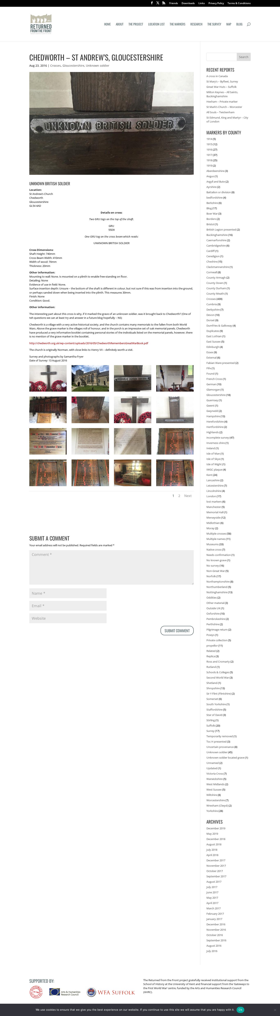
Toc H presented (216, 741)
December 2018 (215, 839)
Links (201, 3)
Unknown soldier (97, 65)
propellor (212, 645)
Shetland (211, 683)
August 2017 (213, 881)
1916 (209, 149)
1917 (209, 155)
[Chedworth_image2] (90, 423)
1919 (209, 165)
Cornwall (211, 272)
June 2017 (212, 892)
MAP (228, 24)
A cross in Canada (217, 76)
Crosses (55, 65)
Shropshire (213, 688)
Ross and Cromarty (218, 661)
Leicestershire (214, 485)
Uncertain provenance (220, 747)
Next (188, 496)
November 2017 (216, 865)
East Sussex (213, 341)
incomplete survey (217, 437)
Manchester (213, 507)
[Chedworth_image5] (132, 486)
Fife (208, 368)
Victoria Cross (214, 773)
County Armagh (216, 277)
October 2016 (214, 935)
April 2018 (212, 855)
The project (136, 24)
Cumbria (211, 304)
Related (211, 651)
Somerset (212, 699)
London (211, 496)
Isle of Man (213, 453)
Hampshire (213, 416)
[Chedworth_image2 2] (174, 391)
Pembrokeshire (215, 619)
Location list (156, 24)
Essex (209, 352)
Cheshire (211, 261)
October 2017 (214, 871)
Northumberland (216, 587)
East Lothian (214, 336)
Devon (210, 315)
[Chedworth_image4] (90, 454)
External (211, 357)
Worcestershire (215, 800)
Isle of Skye (213, 459)
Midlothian (213, 523)
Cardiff (210, 251)
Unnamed (212, 763)
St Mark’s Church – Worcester (224, 107)
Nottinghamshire (216, 592)
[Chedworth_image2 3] (48, 423)
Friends (173, 3)
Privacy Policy (216, 3)
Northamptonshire (218, 581)
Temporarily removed (219, 736)
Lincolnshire (213, 491)
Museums (212, 544)
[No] (275, 1010)
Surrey (210, 731)
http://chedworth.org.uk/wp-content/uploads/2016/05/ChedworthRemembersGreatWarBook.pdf (88, 343)
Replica (210, 656)
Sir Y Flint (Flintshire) (218, 693)
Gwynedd (212, 411)
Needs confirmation (218, 555)
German (211, 384)
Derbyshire (213, 309)
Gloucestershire (73, 65)
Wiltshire (211, 795)
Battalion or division (218, 192)
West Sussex (214, 789)
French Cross (214, 379)
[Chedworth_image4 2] (174, 423)
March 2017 (213, 908)
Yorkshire (212, 811)
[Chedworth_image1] (132, 391)
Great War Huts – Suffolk (221, 87)
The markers (177, 24)
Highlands (212, 432)
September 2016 (216, 940)
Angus (210, 176)
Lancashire (213, 480)
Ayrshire (211, 187)
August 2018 (213, 844)
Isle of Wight (214, 464)
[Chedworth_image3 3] (174, 454)
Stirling (210, 720)
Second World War (217, 677)
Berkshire (212, 203)
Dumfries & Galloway (219, 325)
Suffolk (210, 725)
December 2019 (215, 828)
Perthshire (212, 624)
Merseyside (213, 517)
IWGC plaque (214, 469)
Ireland (210, 448)
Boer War (212, 213)
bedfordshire (214, 197)
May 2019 (212, 833)
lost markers (214, 501)
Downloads (188, 3)
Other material (215, 603)
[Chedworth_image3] (132, 423)
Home (107, 24)
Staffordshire (214, 709)
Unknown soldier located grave (225, 757)
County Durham (216, 288)
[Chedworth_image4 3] (48, 486)
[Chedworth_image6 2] (174, 486)
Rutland (211, 667)
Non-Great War (215, 571)
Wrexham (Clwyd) (217, 805)
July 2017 (211, 887)
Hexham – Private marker (222, 101)
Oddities (211, 597)
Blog (239, 24)
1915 (209, 144)
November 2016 (216, 929)
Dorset (210, 320)
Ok (240, 1009)
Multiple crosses (216, 533)
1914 (209, 139)
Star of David (214, 715)
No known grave (216, 560)
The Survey (214, 24)
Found (210, 373)
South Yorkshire (216, 704)
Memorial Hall (214, 512)
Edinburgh (212, 347)
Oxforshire (213, 613)
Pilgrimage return (217, 629)
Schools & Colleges (217, 672)
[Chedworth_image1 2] (90, 391)
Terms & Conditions (239, 3)
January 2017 (214, 919)
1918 (209, 160)
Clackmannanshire (217, 267)
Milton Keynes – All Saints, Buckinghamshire (222, 94)
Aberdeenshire (215, 171)
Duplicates (212, 331)
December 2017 (215, 860)
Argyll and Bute (215, 181)
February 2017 (215, 913)
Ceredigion (213, 256)
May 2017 (212, 897)
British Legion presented (221, 229)
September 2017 (216, 876)
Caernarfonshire (216, 240)
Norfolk (211, 576)
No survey (212, 565)
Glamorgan (213, 389)
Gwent (210, 405)
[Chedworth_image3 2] (48, 391)
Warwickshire (214, 779)
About (119, 24)
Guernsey (212, 400)
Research (196, 24)
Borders (211, 219)
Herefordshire (215, 421)
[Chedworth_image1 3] (48, 454)
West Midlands (215, 784)
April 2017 (212, 903)
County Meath (215, 293)
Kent (209, 475)
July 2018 (211, 849)
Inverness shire (215, 443)
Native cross (213, 549)
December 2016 (215, 924)
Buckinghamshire (217, 235)
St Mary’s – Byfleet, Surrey (222, 81)
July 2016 (211, 951)
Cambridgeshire (216, 245)
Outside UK (213, 608)
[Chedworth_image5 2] (90, 486)
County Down (214, 283)
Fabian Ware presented (220, 363)
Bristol (210, 224)
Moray (210, 528)
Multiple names (215, 539)
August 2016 (213, 945)
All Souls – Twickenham (220, 112)
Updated (211, 768)
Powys (210, 635)
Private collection (216, 640)
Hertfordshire (214, 427)
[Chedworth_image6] (132, 454)
